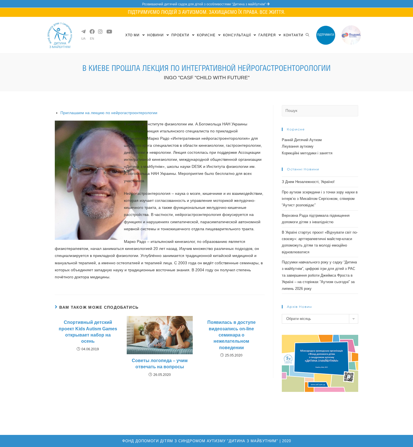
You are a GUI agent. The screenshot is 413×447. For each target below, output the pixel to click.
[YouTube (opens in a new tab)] (108, 31)
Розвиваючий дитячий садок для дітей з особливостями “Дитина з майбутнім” (204, 4)
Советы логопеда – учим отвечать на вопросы (160, 363)
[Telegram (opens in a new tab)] (83, 31)
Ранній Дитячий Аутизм (302, 140)
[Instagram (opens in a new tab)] (100, 31)
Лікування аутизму (298, 146)
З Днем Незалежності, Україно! (308, 182)
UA (83, 38)
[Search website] (307, 35)
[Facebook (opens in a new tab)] (91, 31)
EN (92, 38)
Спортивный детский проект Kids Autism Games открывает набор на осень (88, 332)
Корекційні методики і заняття (307, 153)
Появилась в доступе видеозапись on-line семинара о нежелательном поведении (231, 335)
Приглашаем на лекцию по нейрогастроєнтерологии (108, 112)
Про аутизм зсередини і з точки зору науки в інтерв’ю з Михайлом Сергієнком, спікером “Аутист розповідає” (320, 198)
